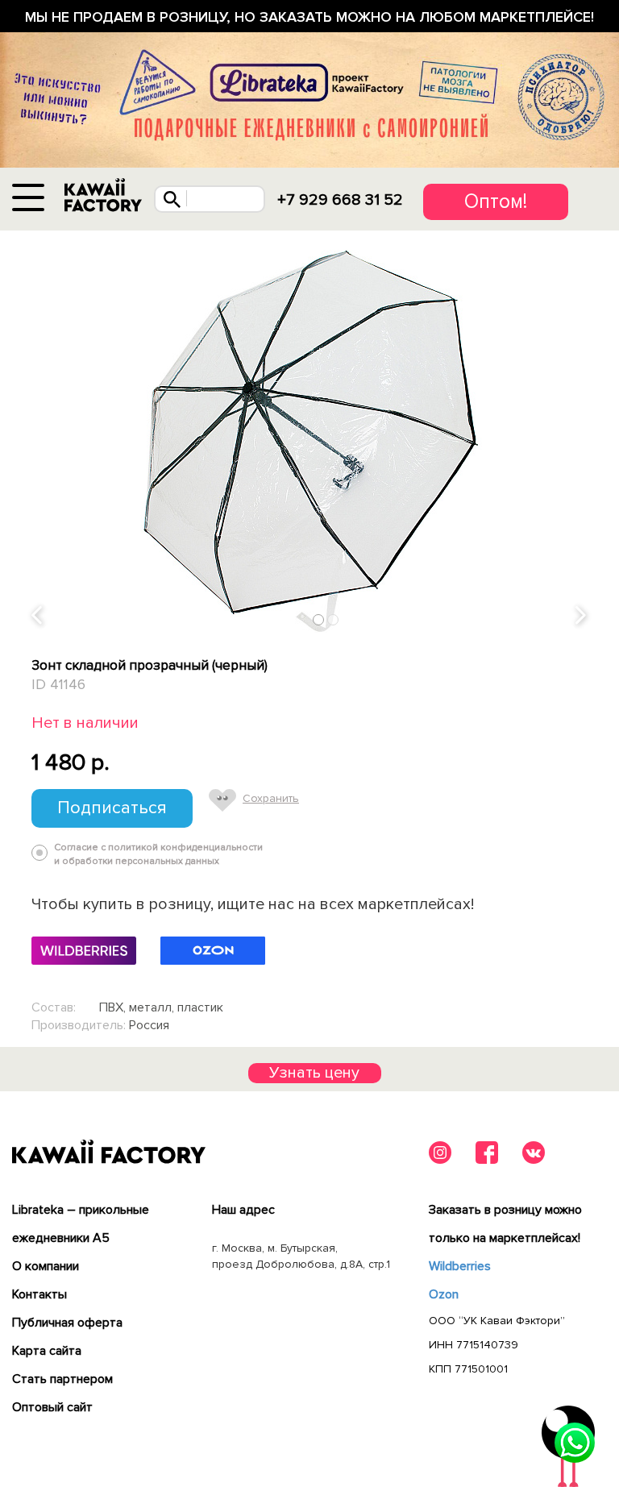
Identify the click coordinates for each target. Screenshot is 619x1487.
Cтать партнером (62, 1379)
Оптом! (495, 201)
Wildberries (460, 1266)
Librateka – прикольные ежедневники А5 (80, 1224)
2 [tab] (333, 619)
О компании (45, 1266)
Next (582, 616)
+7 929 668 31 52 (340, 200)
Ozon (444, 1294)
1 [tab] (318, 619)
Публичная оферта (67, 1323)
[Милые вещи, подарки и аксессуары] (103, 195)
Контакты (39, 1294)
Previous (37, 616)
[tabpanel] (309, 432)
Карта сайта (46, 1351)
